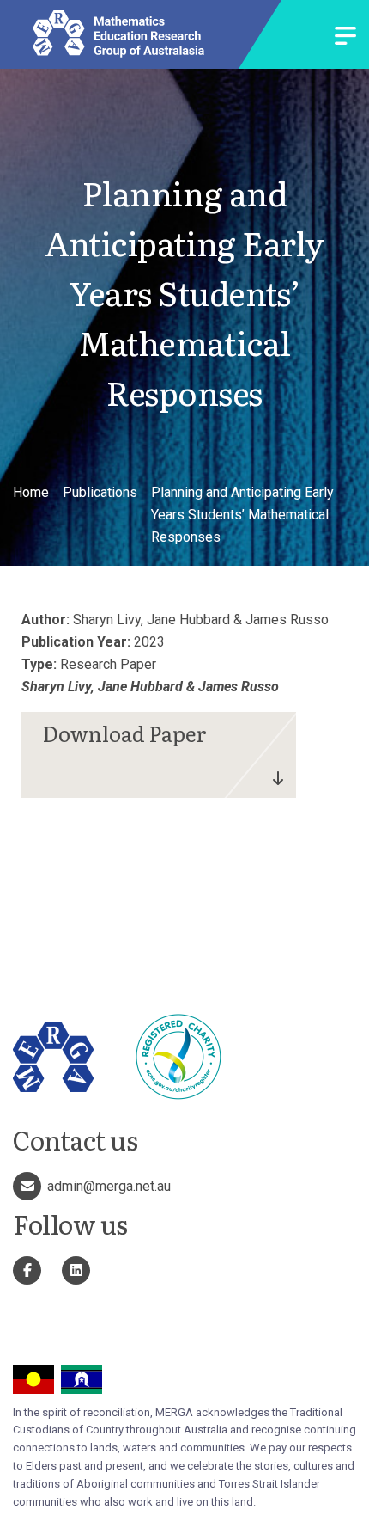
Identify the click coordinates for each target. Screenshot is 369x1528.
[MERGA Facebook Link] (27, 1270)
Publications (100, 492)
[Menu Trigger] (345, 37)
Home (31, 492)
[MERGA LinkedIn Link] (76, 1270)
